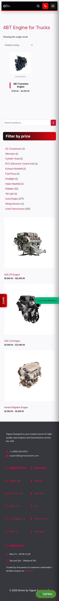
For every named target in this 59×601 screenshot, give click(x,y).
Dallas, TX (14, 506)
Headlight (39, 531)
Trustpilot (29, 571)
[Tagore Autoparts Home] (18, 6)
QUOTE (3, 300)
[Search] (53, 123)
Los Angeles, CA (17, 518)
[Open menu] (53, 6)
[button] (47, 300)
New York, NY (16, 493)
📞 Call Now (46, 594)
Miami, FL (13, 531)
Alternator (39, 493)
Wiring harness (41, 518)
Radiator (38, 480)
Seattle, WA (14, 480)
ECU (36, 506)
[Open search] (38, 6)
